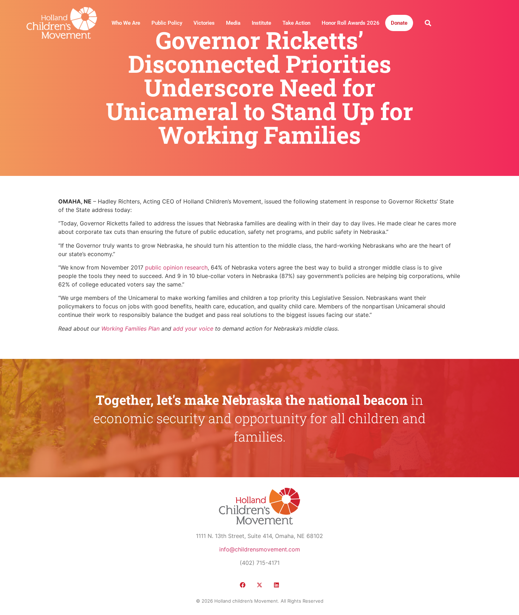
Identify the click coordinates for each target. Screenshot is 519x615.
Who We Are (126, 23)
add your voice (193, 328)
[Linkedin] (276, 585)
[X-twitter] (259, 585)
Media (233, 23)
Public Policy (166, 23)
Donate (399, 23)
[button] (428, 23)
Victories (204, 23)
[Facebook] (242, 585)
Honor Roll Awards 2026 (351, 23)
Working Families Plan (130, 328)
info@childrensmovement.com (259, 549)
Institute (261, 23)
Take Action (296, 23)
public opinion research (176, 267)
